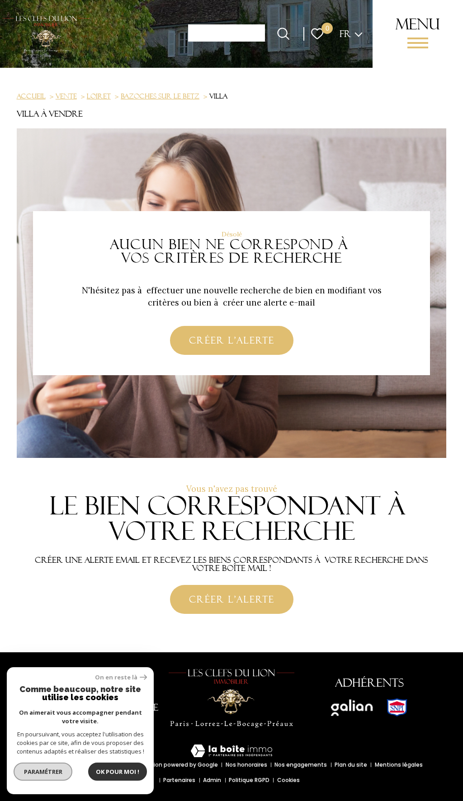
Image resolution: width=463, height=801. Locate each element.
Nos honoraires (246, 764)
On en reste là (116, 677)
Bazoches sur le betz (160, 96)
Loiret (99, 96)
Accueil (31, 96)
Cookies (288, 780)
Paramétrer (43, 772)
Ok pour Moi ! (117, 772)
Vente (66, 96)
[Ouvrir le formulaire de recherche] (283, 33)
